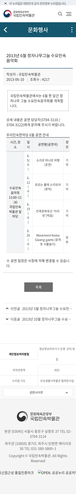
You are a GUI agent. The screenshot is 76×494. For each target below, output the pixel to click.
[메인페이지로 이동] (19, 13)
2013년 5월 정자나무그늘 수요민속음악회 (47, 308)
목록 (38, 287)
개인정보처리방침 (19, 354)
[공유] (72, 29)
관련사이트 (36, 392)
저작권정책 (19, 370)
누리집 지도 (19, 381)
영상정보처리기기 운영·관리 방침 (57, 354)
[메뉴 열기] (68, 13)
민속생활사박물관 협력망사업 (57, 381)
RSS (57, 370)
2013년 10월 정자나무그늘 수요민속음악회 (46, 318)
